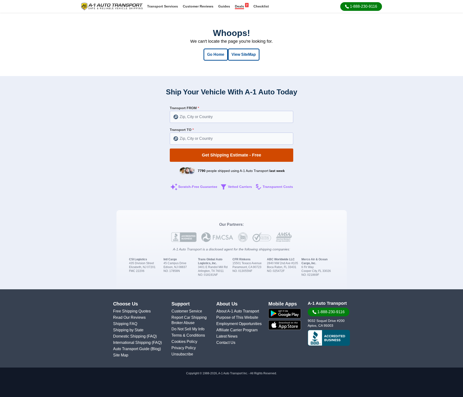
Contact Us (225, 342)
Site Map (120, 355)
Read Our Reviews (129, 317)
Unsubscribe (182, 354)
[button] (361, 6)
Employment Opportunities (239, 324)
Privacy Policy (183, 348)
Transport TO (182, 130)
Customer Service (186, 311)
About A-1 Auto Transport (237, 311)
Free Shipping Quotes (132, 311)
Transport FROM (184, 108)
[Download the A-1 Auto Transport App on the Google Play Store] (284, 313)
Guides (224, 6)
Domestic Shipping (130, 336)
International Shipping (132, 342)
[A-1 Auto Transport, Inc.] (112, 6)
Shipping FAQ (125, 324)
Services (162, 6)
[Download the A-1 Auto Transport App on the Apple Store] (284, 325)
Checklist (261, 6)
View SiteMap (244, 54)
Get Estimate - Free (231, 155)
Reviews (198, 6)
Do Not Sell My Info (187, 329)
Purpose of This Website (237, 317)
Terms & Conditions (188, 335)
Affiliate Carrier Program (237, 330)
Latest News (227, 336)
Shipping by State (128, 330)
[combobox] (231, 117)
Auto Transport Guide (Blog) (137, 349)
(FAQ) (152, 336)
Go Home (215, 54)
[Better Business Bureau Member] (329, 338)
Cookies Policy (184, 342)
